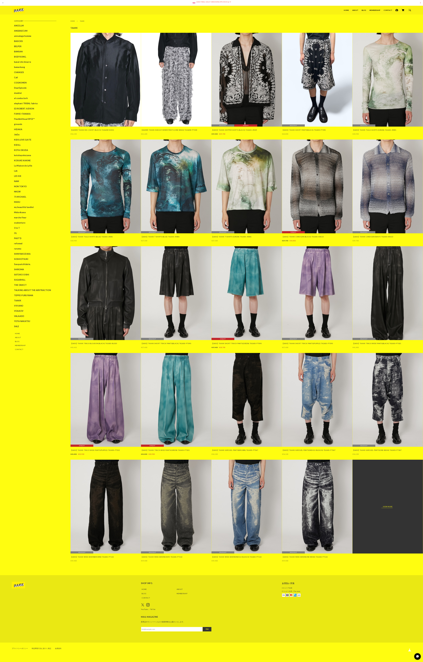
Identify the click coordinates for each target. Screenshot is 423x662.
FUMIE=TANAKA (22, 114)
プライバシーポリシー (20, 648)
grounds (18, 124)
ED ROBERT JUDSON (24, 108)
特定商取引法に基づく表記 (41, 648)
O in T (17, 228)
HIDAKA (18, 129)
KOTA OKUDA (21, 150)
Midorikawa (20, 212)
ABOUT (355, 10)
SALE (16, 326)
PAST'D (17, 238)
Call (16, 77)
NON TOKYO (20, 186)
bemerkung (19, 67)
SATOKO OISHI (21, 274)
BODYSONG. (20, 57)
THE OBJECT (20, 285)
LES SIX (17, 176)
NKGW (17, 191)
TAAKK (17, 300)
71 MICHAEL (20, 197)
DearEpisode (20, 88)
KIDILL (17, 145)
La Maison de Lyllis (23, 165)
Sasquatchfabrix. (22, 264)
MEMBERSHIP (374, 10)
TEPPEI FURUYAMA (23, 295)
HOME (346, 10)
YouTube (144, 609)
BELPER (17, 46)
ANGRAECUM (21, 31)
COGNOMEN (20, 82)
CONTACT (388, 10)
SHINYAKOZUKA (22, 254)
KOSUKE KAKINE (22, 160)
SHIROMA (19, 269)
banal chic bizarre (22, 62)
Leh (16, 171)
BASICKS (18, 41)
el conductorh (21, 98)
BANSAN (18, 51)
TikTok (152, 609)
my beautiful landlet (24, 207)
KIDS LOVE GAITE (22, 140)
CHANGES (19, 72)
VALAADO (19, 316)
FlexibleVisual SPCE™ (24, 119)
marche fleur (20, 217)
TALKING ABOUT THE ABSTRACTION (32, 290)
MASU (17, 202)
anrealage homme (22, 36)
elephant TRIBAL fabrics (26, 103)
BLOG (364, 10)
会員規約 (58, 648)
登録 (207, 629)
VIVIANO (18, 306)
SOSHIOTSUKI (21, 259)
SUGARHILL (20, 280)
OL (15, 233)
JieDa (16, 134)
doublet (18, 93)
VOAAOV (18, 311)
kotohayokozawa (22, 155)
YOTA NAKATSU (22, 321)
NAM (16, 181)
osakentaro (19, 223)
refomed (18, 243)
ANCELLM (19, 25)
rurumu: (17, 248)
